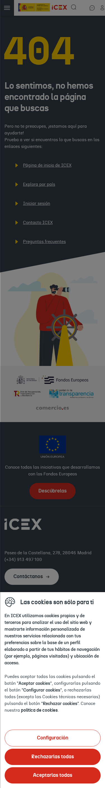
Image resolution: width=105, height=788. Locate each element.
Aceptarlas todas (52, 775)
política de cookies (39, 710)
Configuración (52, 738)
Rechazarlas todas (52, 756)
